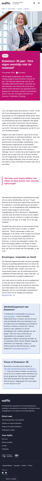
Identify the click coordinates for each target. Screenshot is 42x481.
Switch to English (11, 479)
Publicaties (5, 449)
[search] (34, 3)
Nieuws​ (26, 8)
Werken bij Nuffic (7, 442)
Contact (4, 445)
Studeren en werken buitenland (11, 423)
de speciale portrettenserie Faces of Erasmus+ (20, 367)
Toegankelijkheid (7, 465)
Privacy (30, 465)
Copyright (17, 465)
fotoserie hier (7, 295)
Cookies (23, 465)
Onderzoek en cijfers (8, 430)
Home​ (4, 8)
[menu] (39, 3)
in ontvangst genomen (20, 348)
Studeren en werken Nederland (11, 426)
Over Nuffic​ (11, 8)
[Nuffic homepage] (6, 3)
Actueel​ (19, 8)
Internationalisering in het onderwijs (13, 420)
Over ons (5, 439)
